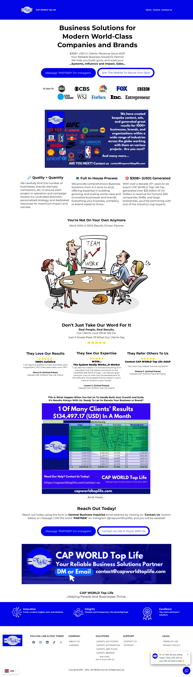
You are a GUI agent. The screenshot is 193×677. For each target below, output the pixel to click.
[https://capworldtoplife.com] (26, 9)
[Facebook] (33, 642)
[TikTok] (54, 642)
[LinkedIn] (47, 642)
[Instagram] (40, 642)
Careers (156, 10)
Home (149, 10)
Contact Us (166, 10)
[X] (61, 642)
